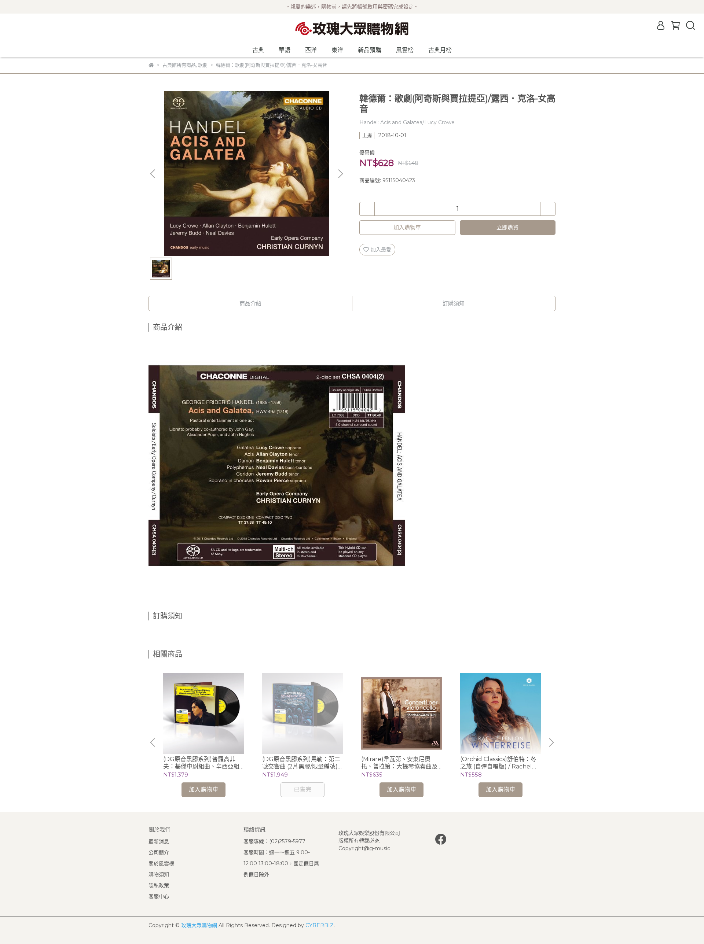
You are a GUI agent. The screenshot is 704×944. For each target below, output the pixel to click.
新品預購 (369, 50)
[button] (340, 173)
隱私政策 (158, 885)
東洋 (337, 50)
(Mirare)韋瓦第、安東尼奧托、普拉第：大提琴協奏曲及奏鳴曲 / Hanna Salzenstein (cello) (399, 763)
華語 (284, 50)
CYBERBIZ (319, 925)
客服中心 (158, 896)
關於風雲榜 (161, 863)
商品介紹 (250, 303)
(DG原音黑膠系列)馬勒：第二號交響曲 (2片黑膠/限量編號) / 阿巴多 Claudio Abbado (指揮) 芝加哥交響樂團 (301, 763)
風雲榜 (405, 50)
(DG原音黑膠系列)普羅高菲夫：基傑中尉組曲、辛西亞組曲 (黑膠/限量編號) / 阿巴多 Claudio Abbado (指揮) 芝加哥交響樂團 (202, 763)
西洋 (311, 50)
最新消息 (158, 841)
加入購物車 (407, 227)
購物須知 (158, 874)
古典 (258, 50)
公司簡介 (158, 852)
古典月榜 (440, 50)
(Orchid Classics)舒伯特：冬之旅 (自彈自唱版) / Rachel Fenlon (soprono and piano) (498, 763)
